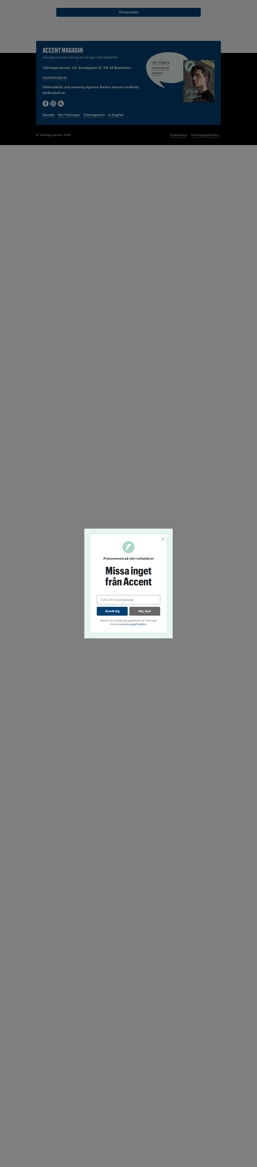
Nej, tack (145, 611)
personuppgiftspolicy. (133, 624)
